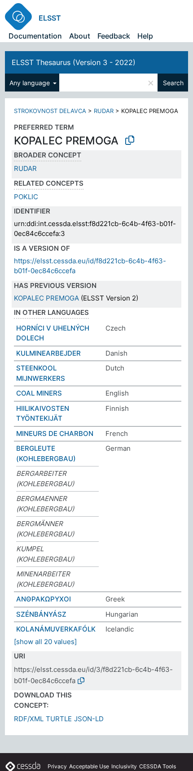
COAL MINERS (39, 393)
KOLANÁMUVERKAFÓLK (56, 629)
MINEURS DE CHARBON (54, 433)
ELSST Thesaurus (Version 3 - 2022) (74, 62)
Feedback (113, 35)
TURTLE (59, 718)
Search (173, 83)
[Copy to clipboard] (129, 140)
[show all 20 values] (45, 641)
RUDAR (104, 110)
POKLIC (26, 196)
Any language (30, 83)
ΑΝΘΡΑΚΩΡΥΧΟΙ (43, 599)
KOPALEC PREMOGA (46, 298)
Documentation (35, 35)
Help (145, 35)
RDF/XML (29, 718)
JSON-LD (89, 718)
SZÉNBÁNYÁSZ (41, 614)
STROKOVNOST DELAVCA (50, 110)
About (79, 35)
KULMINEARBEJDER (48, 353)
